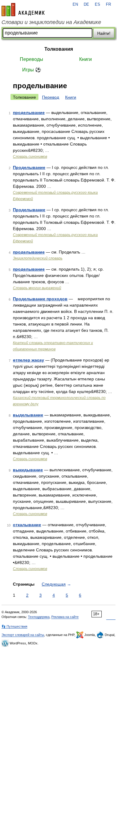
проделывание (29, 112)
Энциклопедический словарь (37, 258)
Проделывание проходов (40, 298)
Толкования (58, 49)
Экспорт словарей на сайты (23, 635)
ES (97, 4)
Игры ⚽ (31, 69)
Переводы (31, 59)
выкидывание (28, 469)
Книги (85, 59)
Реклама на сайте (65, 617)
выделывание (28, 414)
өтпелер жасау (28, 360)
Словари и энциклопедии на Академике (51, 22)
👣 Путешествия (14, 626)
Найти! (103, 33)
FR (108, 4)
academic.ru (23, 9)
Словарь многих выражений (37, 288)
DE (86, 4)
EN (75, 4)
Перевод (50, 97)
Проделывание (29, 167)
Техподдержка (39, 617)
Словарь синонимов (30, 156)
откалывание (27, 524)
